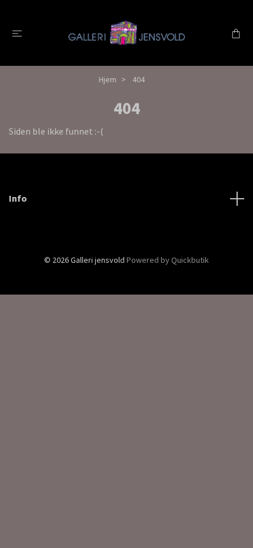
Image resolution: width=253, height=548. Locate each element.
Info (18, 198)
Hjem (107, 79)
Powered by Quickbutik (167, 260)
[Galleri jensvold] (126, 33)
